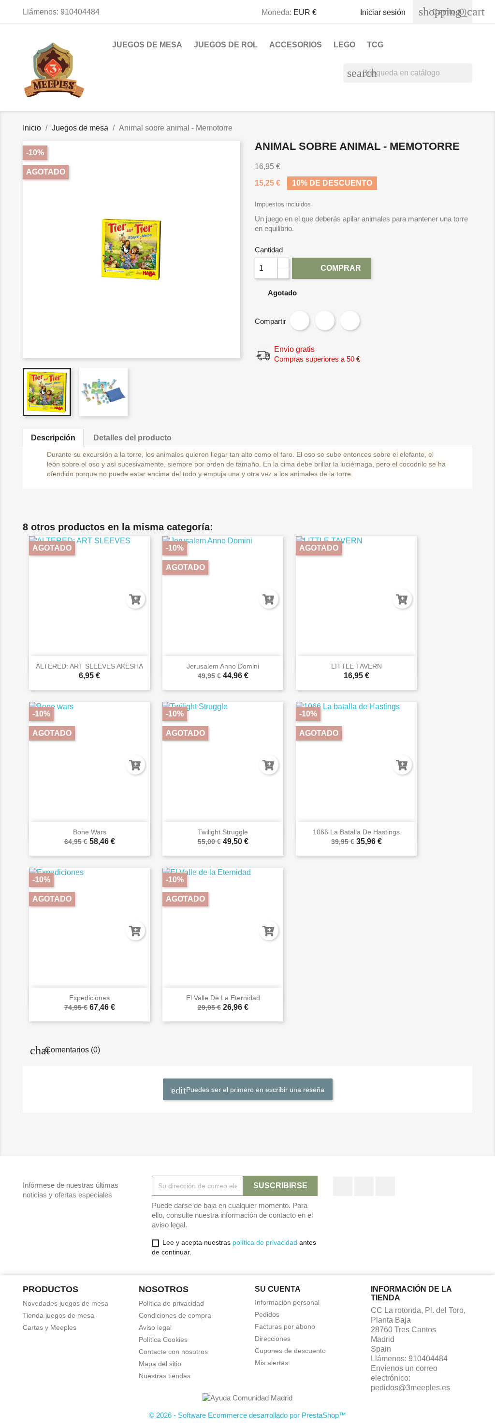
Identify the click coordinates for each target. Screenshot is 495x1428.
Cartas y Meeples (49, 1327)
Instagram (385, 1186)
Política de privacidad (171, 1303)
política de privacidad (265, 1242)
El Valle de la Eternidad (223, 998)
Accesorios (295, 45)
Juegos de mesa (147, 45)
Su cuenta (278, 1289)
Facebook (342, 1186)
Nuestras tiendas (164, 1376)
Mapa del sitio (160, 1364)
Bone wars (89, 832)
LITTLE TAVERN (356, 666)
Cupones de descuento (290, 1351)
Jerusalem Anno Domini (223, 666)
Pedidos (267, 1314)
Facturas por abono (285, 1326)
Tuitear (325, 320)
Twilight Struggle (223, 832)
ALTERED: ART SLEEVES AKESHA (89, 666)
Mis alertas (271, 1363)
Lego (344, 45)
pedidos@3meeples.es (410, 1388)
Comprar (333, 268)
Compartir (299, 320)
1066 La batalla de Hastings (356, 832)
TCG (375, 45)
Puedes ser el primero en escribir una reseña (254, 1089)
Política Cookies (163, 1339)
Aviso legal (155, 1327)
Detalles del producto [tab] (132, 438)
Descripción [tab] (53, 438)
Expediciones (89, 998)
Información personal (287, 1302)
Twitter (364, 1186)
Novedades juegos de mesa (65, 1303)
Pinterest (350, 320)
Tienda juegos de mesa (58, 1315)
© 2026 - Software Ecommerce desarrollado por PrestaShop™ (247, 1415)
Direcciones (273, 1338)
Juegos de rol (226, 45)
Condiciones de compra (175, 1315)
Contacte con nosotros (173, 1351)
